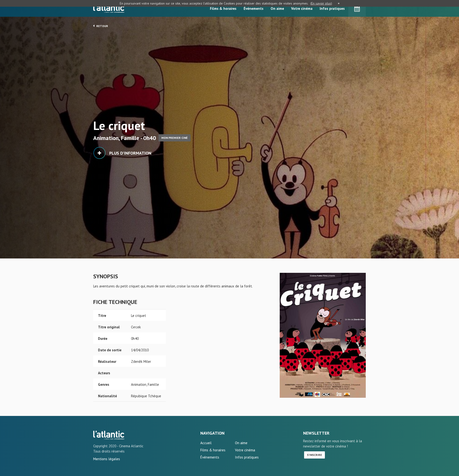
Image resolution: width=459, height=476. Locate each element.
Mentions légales (106, 459)
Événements (253, 8)
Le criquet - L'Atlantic (108, 435)
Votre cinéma (301, 8)
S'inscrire (314, 455)
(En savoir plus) (321, 3)
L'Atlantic (108, 8)
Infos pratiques (332, 8)
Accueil (206, 443)
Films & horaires (223, 8)
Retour (102, 26)
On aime (277, 8)
